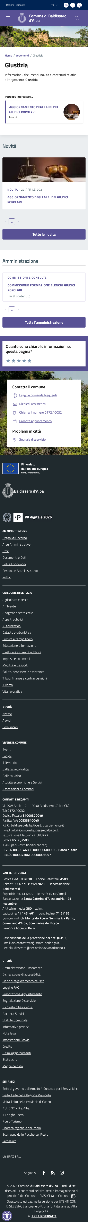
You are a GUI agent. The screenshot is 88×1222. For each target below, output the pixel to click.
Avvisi (6, 720)
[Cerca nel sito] (77, 18)
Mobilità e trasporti (15, 665)
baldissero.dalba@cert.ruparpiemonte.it (37, 825)
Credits (7, 1046)
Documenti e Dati (14, 557)
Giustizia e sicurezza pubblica (21, 652)
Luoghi (6, 756)
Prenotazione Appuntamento (22, 993)
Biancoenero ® (32, 1206)
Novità (13, 189)
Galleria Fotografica (15, 769)
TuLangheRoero (13, 1114)
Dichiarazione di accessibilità (21, 974)
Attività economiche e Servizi (22, 782)
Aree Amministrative (16, 544)
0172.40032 (16, 810)
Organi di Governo (14, 537)
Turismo (7, 684)
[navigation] (8, 17)
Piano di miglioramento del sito (23, 980)
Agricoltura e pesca (15, 599)
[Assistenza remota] (73, 1195)
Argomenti (22, 55)
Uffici (5, 550)
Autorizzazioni (11, 625)
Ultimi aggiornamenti (16, 1052)
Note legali (9, 1033)
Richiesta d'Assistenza (17, 1007)
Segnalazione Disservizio (19, 1000)
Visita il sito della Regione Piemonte (26, 1095)
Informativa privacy (15, 1026)
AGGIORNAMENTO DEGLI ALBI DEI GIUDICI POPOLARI (33, 109)
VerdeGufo (9, 1140)
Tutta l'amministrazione (44, 322)
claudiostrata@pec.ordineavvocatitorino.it (37, 947)
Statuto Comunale (14, 1020)
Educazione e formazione (19, 645)
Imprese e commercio (16, 658)
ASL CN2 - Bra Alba (15, 1108)
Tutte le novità (44, 234)
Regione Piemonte (15, 5)
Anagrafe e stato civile (17, 612)
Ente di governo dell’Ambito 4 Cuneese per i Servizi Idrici (40, 1088)
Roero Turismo (11, 1121)
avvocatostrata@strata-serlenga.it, (35, 942)
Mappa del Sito (12, 1066)
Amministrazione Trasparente (22, 967)
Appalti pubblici (12, 619)
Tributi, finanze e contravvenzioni (24, 678)
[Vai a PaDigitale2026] (27, 517)
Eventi (6, 749)
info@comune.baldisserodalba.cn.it (35, 830)
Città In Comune (58, 1195)
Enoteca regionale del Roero (21, 1127)
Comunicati (10, 727)
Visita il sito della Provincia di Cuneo (26, 1101)
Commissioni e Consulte (27, 277)
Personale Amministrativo (20, 570)
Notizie (7, 713)
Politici (6, 577)
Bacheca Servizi (13, 1013)
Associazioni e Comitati (18, 788)
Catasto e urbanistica (16, 632)
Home (8, 55)
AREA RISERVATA (44, 1216)
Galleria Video (11, 775)
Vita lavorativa (12, 691)
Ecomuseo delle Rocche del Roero (25, 1134)
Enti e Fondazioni (14, 564)
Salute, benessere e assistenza (23, 671)
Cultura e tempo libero (17, 638)
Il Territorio (9, 762)
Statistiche (9, 1059)
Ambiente (9, 606)
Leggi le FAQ (10, 987)
